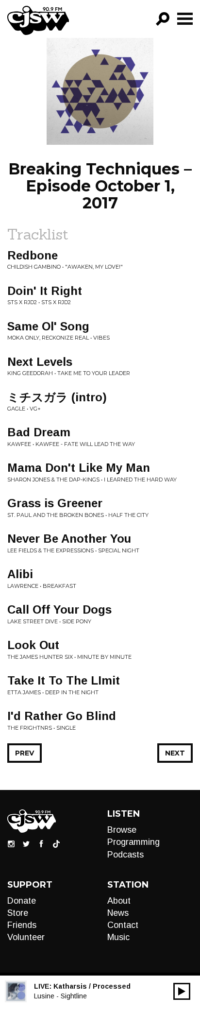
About (119, 901)
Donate (21, 901)
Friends (21, 925)
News (118, 913)
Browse (121, 830)
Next (175, 753)
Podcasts (125, 854)
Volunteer (26, 937)
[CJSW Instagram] (11, 843)
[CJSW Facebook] (41, 843)
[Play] (181, 991)
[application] (181, 991)
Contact (122, 925)
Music (118, 937)
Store (17, 913)
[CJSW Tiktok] (56, 843)
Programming (133, 842)
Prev (24, 753)
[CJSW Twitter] (26, 843)
